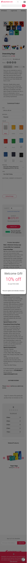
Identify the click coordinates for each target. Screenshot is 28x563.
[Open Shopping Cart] (19, 2)
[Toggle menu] (24, 2)
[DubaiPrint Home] (6, 2)
